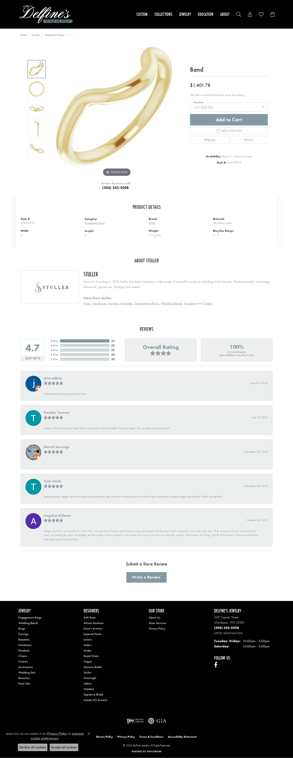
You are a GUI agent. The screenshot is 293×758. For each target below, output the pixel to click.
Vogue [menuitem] (88, 661)
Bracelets (127, 303)
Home (24, 34)
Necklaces (99, 303)
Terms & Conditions (151, 737)
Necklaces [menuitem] (25, 645)
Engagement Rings (54, 34)
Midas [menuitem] (87, 650)
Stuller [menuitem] (87, 672)
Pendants (190, 303)
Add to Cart (229, 120)
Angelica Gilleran (57, 515)
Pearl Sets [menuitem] (24, 683)
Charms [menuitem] (23, 661)
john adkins (53, 378)
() (113, 341)
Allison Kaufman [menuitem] (94, 623)
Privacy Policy (157, 628)
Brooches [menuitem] (24, 678)
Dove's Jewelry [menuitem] (93, 628)
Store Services (157, 623)
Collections (163, 14)
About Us (154, 617)
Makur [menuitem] (88, 645)
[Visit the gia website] (157, 721)
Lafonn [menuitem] (88, 683)
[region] (116, 109)
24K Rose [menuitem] (89, 617)
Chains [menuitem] (22, 656)
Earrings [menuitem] (23, 634)
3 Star (54, 350)
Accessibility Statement (182, 737)
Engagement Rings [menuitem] (29, 617)
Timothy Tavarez (57, 412)
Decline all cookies (32, 747)
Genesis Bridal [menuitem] (93, 667)
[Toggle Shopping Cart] (273, 14)
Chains (207, 303)
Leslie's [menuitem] (88, 639)
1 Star (54, 359)
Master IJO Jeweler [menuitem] (95, 700)
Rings (87, 303)
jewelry (36, 34)
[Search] (238, 14)
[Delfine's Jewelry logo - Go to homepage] (47, 14)
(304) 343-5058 (115, 187)
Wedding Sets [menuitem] (26, 672)
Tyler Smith (52, 481)
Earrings (113, 303)
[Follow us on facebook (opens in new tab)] (215, 665)
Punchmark (154, 751)
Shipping (209, 139)
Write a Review (146, 577)
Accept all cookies (64, 747)
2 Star (54, 354)
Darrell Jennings (56, 447)
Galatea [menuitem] (89, 689)
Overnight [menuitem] (90, 678)
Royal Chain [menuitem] (91, 656)
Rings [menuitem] (21, 628)
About (224, 14)
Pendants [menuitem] (24, 650)
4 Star (54, 345)
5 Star (54, 341)
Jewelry (185, 14)
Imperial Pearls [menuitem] (93, 634)
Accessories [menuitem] (25, 667)
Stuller (152, 223)
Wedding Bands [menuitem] (28, 623)
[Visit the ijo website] (135, 721)
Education (205, 14)
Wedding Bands (171, 303)
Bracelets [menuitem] (24, 639)
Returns (249, 139)
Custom (142, 14)
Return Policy (104, 737)
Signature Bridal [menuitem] (93, 694)
